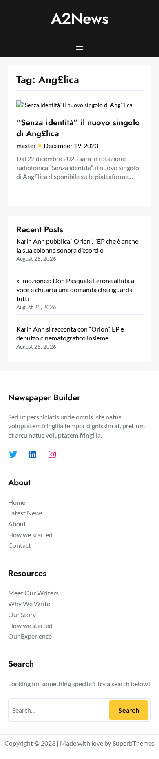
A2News (79, 18)
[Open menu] (79, 48)
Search (129, 710)
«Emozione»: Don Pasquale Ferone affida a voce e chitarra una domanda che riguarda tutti (75, 289)
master (26, 145)
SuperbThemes (134, 743)
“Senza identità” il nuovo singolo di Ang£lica (78, 128)
